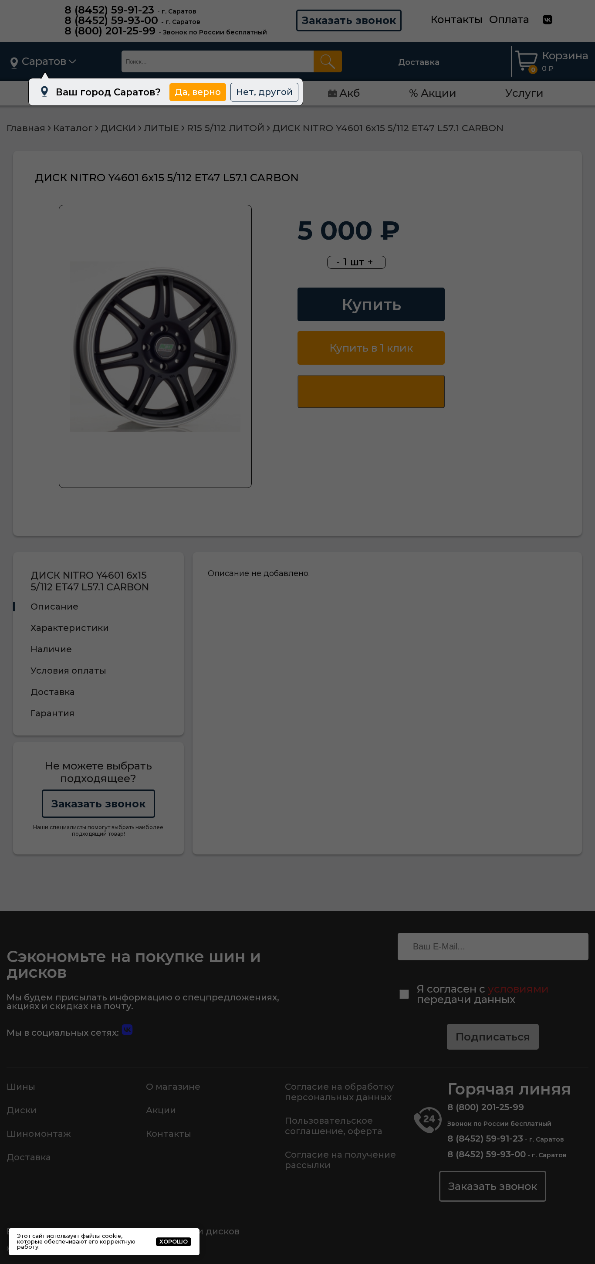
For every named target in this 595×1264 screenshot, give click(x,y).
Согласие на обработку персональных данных (339, 1091)
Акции (161, 1110)
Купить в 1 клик (371, 348)
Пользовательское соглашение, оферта (333, 1125)
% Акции (432, 93)
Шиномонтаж (39, 1133)
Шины (21, 1086)
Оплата (509, 19)
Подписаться (493, 1036)
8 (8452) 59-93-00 (111, 20)
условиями (518, 989)
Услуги (524, 93)
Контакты (456, 19)
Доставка (418, 62)
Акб (349, 93)
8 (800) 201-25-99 (110, 30)
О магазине (173, 1086)
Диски (22, 1110)
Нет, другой (264, 91)
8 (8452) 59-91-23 (109, 9)
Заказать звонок (349, 20)
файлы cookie (101, 1236)
